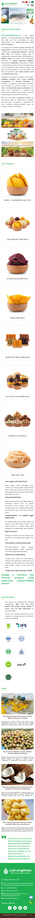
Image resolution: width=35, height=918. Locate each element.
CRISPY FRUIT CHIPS (17, 475)
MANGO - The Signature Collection (17, 200)
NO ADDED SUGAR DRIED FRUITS (17, 279)
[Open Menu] (28, 5)
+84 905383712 (11, 888)
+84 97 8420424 (12, 891)
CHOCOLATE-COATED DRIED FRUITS (17, 396)
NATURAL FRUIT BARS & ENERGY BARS (17, 357)
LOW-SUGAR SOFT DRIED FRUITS (17, 239)
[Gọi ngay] (31, 902)
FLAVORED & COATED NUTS (17, 436)
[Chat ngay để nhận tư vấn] (31, 897)
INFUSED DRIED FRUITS (17, 318)
